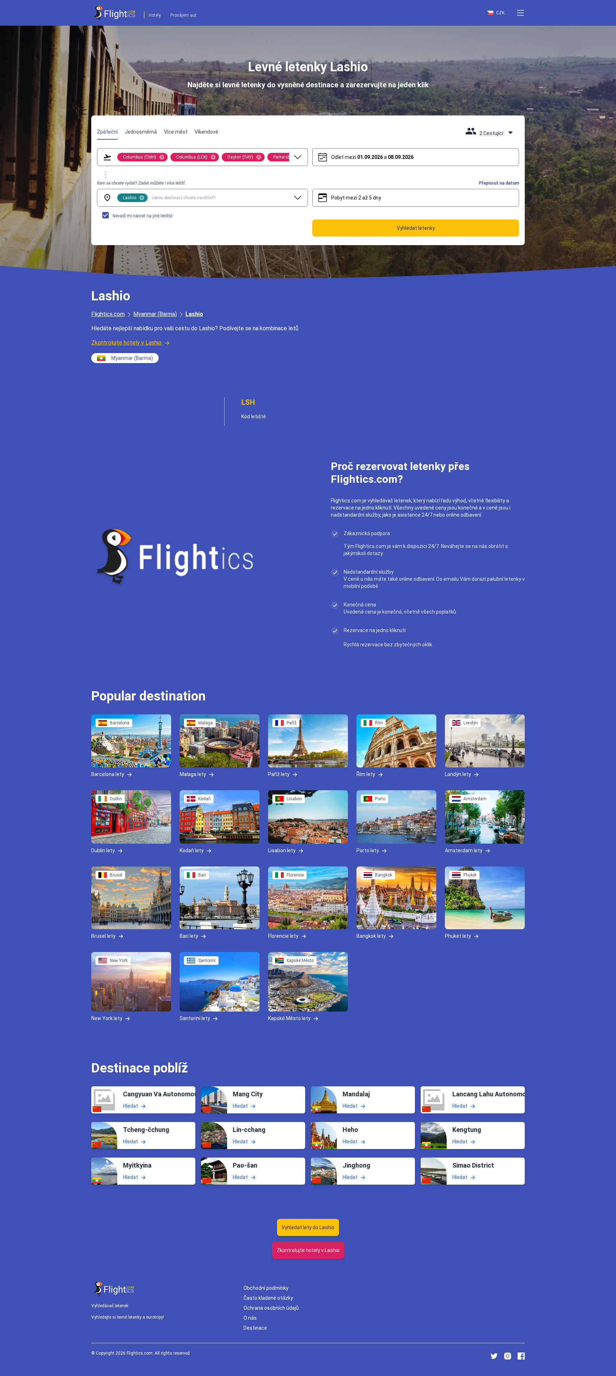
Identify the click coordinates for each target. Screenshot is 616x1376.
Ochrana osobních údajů (271, 1308)
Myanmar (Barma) (155, 314)
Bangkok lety (371, 935)
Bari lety (189, 935)
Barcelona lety (107, 774)
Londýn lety (458, 774)
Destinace (255, 1328)
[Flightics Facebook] (521, 1356)
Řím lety (365, 774)
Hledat (130, 1106)
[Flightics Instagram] (507, 1356)
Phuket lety (458, 935)
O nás (250, 1318)
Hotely (155, 15)
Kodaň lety (192, 850)
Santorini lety (195, 1018)
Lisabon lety (282, 850)
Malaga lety (193, 774)
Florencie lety (283, 935)
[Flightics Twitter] (494, 1356)
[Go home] (114, 1288)
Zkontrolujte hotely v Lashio (126, 342)
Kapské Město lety (289, 1018)
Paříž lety (278, 774)
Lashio (194, 314)
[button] (520, 13)
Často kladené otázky (268, 1298)
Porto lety (367, 850)
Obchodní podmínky (265, 1288)
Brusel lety (103, 935)
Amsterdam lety (463, 850)
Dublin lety (103, 850)
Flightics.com (108, 314)
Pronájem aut (183, 15)
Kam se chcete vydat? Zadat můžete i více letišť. (141, 183)
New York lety (106, 1018)
